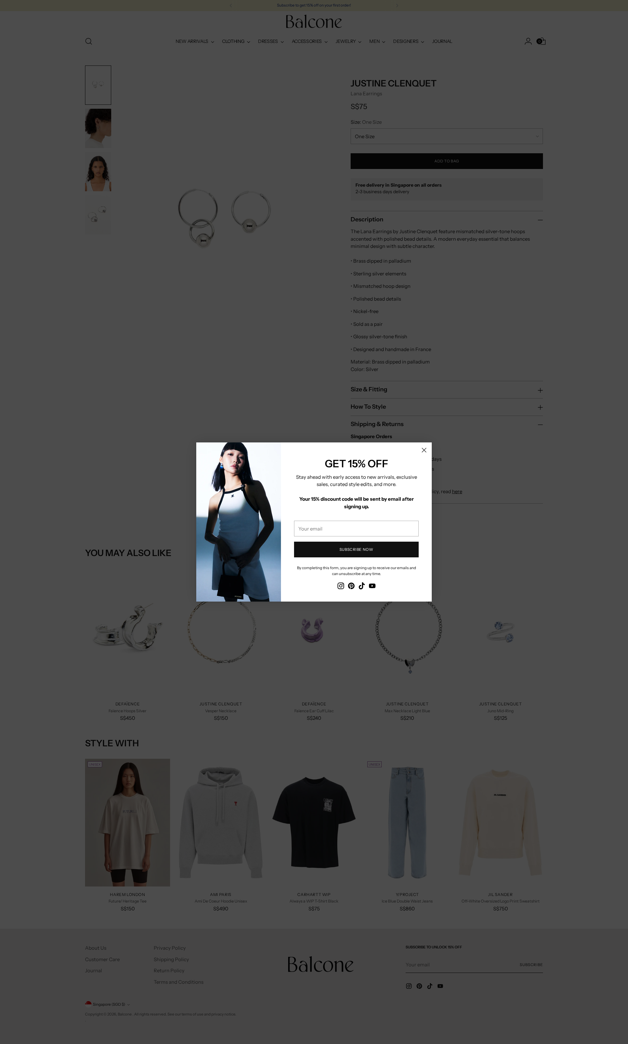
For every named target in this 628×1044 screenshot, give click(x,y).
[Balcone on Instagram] (341, 587)
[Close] (424, 450)
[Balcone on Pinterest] (351, 587)
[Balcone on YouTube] (372, 587)
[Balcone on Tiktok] (362, 587)
